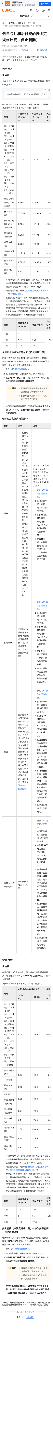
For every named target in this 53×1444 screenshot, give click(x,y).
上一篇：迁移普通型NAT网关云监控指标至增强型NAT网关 (16, 1303)
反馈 (31, 1317)
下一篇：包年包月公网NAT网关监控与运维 (40, 1303)
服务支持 (21, 23)
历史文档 (31, 23)
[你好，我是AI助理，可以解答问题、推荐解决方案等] (37, 10)
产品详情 (25, 50)
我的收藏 (43, 50)
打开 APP (44, 3)
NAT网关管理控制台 (19, 369)
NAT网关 (11, 23)
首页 (4, 23)
